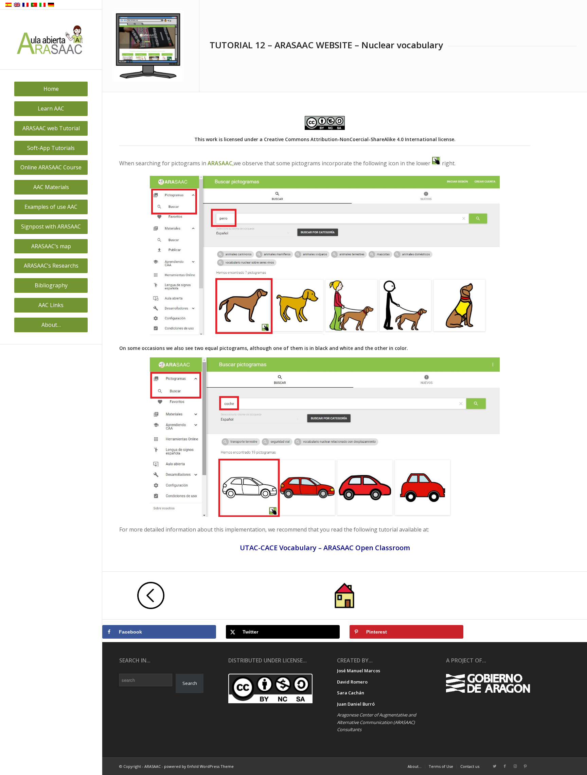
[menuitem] (51, 89)
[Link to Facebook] (505, 766)
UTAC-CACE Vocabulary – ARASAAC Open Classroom (325, 547)
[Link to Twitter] (495, 766)
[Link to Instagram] (515, 766)
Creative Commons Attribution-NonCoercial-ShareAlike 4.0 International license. (360, 139)
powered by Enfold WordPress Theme (199, 766)
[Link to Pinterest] (525, 766)
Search (189, 683)
